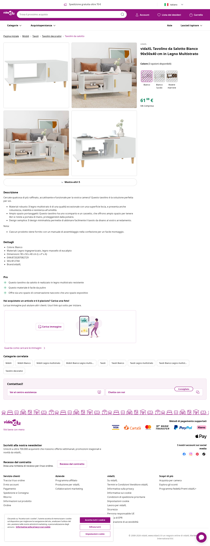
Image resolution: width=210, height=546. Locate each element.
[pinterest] (197, 454)
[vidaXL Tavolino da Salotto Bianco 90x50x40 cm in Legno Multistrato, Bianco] (36, 75)
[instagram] (190, 454)
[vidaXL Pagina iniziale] (9, 13)
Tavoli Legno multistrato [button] (141, 363)
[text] (146, 101)
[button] (146, 80)
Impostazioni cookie (118, 501)
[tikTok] (203, 454)
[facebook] (184, 454)
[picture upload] (89, 326)
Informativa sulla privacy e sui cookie (33, 527)
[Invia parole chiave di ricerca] (122, 14)
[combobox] (72, 14)
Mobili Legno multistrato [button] (48, 363)
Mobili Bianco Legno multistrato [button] (81, 363)
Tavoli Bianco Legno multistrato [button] (174, 363)
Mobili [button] (9, 363)
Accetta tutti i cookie (95, 520)
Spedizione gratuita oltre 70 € (84, 4)
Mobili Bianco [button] (24, 363)
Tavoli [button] (103, 363)
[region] (59, 527)
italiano (173, 4)
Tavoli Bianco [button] (118, 363)
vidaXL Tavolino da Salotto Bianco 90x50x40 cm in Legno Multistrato (169, 51)
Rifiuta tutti (95, 527)
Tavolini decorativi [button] (14, 371)
